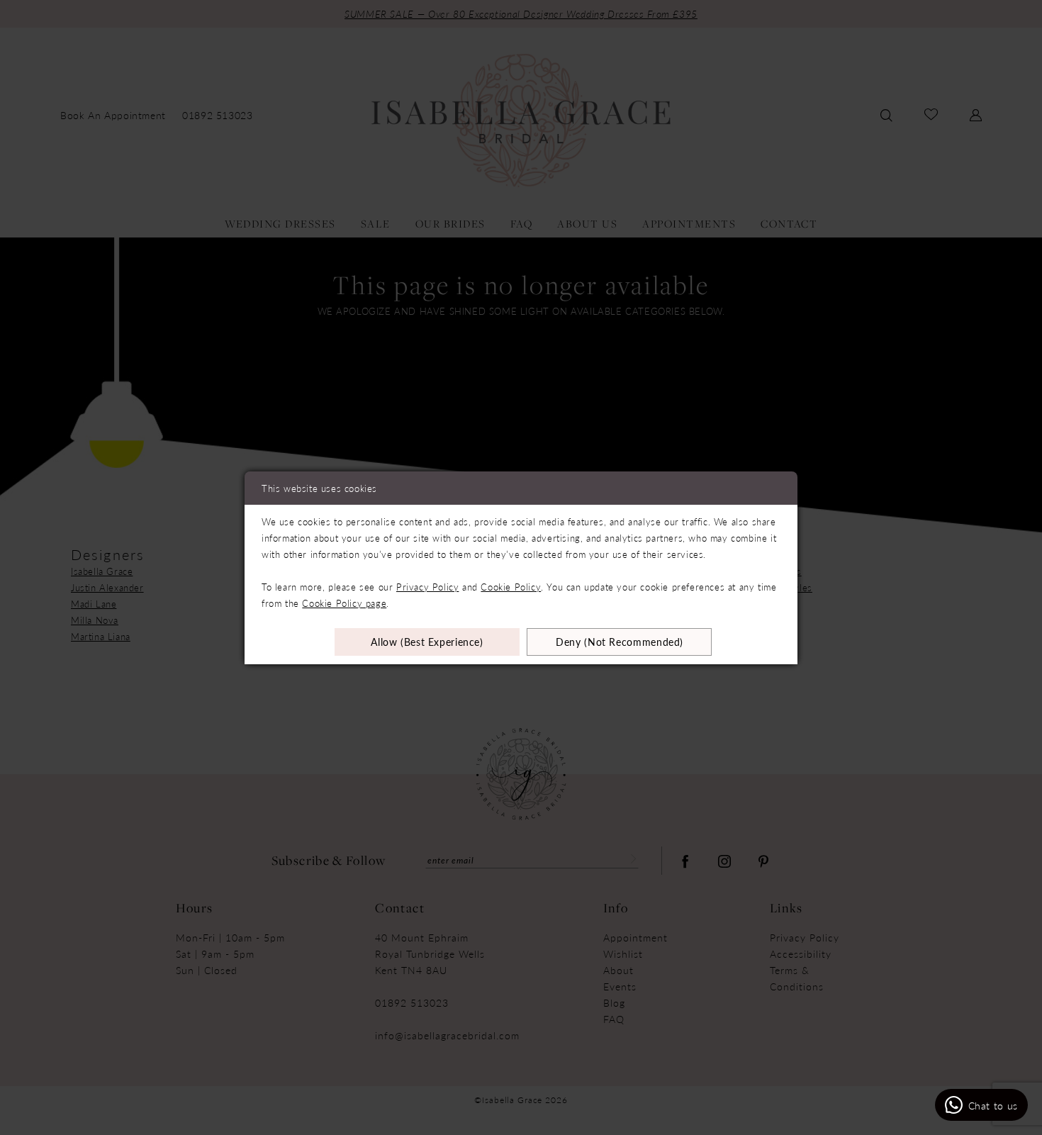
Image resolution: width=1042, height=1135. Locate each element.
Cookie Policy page (344, 603)
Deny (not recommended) (619, 641)
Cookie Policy (511, 586)
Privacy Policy (427, 586)
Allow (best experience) (427, 641)
